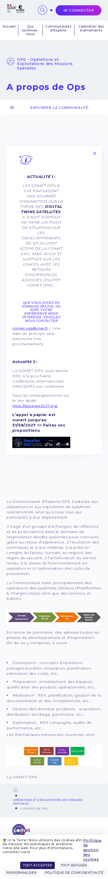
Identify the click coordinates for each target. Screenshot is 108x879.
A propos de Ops (33, 808)
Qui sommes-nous (30, 30)
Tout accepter (37, 865)
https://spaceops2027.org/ (35, 406)
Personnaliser (21, 873)
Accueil (9, 26)
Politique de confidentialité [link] (74, 873)
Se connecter (78, 10)
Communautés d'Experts (58, 28)
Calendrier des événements (91, 28)
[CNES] (15, 12)
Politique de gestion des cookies (92, 850)
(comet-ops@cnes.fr (30, 328)
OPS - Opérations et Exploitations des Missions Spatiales (45, 63)
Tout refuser (74, 865)
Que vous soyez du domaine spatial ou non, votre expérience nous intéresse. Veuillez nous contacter (41, 312)
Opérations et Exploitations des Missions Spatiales (48, 801)
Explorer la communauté (59, 107)
